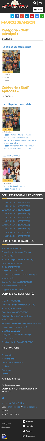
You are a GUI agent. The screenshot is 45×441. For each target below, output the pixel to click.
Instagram (30, 436)
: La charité (11, 189)
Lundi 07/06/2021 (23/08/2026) (16, 236)
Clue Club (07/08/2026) (12, 331)
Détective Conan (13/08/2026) (15, 312)
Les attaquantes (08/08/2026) (14, 327)
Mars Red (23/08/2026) (12, 248)
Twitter (29, 431)
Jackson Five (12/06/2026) (13, 270)
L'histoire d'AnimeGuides (12, 362)
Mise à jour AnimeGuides (13, 403)
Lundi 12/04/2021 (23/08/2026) (16, 224)
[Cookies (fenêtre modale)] (4, 437)
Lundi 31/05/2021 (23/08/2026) (16, 217)
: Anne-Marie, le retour (16, 135)
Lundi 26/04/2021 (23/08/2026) (16, 232)
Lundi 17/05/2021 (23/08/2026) (16, 221)
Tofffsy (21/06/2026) (11, 267)
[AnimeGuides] (15, 4)
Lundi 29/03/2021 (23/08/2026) (16, 206)
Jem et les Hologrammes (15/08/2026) (18, 304)
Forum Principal (13, 407)
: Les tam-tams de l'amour (18, 146)
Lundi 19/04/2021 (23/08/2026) (16, 210)
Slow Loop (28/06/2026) (12, 263)
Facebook (30, 421)
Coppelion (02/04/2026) (12, 289)
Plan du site (7, 355)
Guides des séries (29, 407)
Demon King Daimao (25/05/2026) (17, 282)
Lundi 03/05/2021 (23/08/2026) (16, 202)
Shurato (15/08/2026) (11, 308)
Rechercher (7, 370)
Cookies (5, 366)
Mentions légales (9, 358)
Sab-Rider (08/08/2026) (21, 323)
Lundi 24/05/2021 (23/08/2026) (16, 228)
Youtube (29, 426)
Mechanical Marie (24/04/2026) (15, 285)
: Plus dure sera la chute (17, 148)
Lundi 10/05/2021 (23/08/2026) (16, 213)
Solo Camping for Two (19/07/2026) (17, 259)
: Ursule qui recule (15, 137)
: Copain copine (13, 186)
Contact (5, 373)
